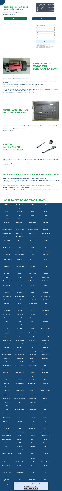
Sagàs (19, 208)
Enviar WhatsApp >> (14, 18)
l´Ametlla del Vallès (20, 461)
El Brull (32, 453)
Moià (32, 218)
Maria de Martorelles (19, 379)
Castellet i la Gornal (19, 394)
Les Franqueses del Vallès (32, 281)
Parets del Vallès (19, 204)
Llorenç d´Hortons (32, 361)
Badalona (45, 259)
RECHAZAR (27, 488)
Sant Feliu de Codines (19, 229)
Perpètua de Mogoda (45, 468)
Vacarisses (45, 273)
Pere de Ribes (32, 354)
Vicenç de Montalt (32, 236)
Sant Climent (45, 376)
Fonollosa (32, 446)
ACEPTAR (34, 488)
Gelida (32, 254)
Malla (45, 465)
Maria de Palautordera (45, 413)
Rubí (7, 328)
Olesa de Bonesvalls (19, 472)
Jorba (6, 424)
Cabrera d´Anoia (32, 226)
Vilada (6, 376)
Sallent (6, 336)
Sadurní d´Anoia (32, 233)
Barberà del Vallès (19, 317)
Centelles (33, 435)
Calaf (45, 211)
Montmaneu (19, 424)
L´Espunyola (6, 461)
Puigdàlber (32, 215)
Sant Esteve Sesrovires (33, 229)
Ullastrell (45, 379)
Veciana (19, 270)
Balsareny (32, 317)
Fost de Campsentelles (20, 368)
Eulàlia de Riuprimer (32, 251)
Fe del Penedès (6, 251)
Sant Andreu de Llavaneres (6, 332)
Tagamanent (45, 417)
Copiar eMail (44, 18)
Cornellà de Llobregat (19, 254)
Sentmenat (19, 421)
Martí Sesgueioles (6, 358)
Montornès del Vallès (6, 465)
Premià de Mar (6, 398)
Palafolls (19, 479)
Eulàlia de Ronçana (19, 251)
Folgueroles (45, 446)
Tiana (19, 247)
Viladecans (32, 259)
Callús (45, 303)
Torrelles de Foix (32, 409)
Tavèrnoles (19, 292)
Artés (45, 386)
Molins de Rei (6, 402)
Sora (7, 208)
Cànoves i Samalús (32, 299)
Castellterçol (19, 439)
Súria (6, 277)
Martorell (32, 347)
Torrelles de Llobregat (19, 409)
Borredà (45, 226)
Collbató (6, 432)
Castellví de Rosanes (45, 435)
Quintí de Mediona (20, 372)
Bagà (6, 321)
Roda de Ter (19, 328)
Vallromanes (32, 270)
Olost (45, 405)
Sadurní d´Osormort (6, 365)
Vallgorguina (6, 273)
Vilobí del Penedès (7, 285)
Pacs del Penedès (32, 479)
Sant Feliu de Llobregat (7, 229)
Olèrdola (32, 472)
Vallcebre (20, 273)
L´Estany (45, 457)
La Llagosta (45, 365)
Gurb (7, 442)
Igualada (45, 428)
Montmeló (19, 465)
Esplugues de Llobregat (7, 453)
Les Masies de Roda (19, 280)
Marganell (45, 347)
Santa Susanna (32, 468)
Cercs (19, 435)
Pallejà (19, 218)
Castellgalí (32, 390)
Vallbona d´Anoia (32, 273)
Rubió (32, 310)
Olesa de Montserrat (6, 472)
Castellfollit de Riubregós (7, 394)
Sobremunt (45, 383)
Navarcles (45, 321)
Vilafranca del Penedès (7, 259)
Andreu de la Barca (19, 332)
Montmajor (32, 424)
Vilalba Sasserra (19, 351)
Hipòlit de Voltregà (32, 351)
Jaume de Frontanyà (45, 307)
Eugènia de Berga (45, 251)
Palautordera (45, 229)
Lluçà (32, 208)
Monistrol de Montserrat (19, 398)
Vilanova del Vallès (20, 340)
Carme (45, 266)
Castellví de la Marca (6, 439)
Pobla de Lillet (33, 402)
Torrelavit (45, 409)
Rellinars (45, 479)
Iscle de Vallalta (6, 310)
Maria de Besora (6, 421)
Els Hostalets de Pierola (45, 432)
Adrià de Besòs (45, 332)
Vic (19, 376)
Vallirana (45, 270)
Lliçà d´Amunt (33, 285)
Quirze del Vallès (45, 368)
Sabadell (45, 240)
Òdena (45, 472)
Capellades (6, 317)
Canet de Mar (7, 303)
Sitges (6, 386)
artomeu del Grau (32, 240)
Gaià (33, 421)
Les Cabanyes (45, 280)
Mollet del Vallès (45, 398)
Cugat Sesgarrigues (6, 233)
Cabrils (19, 321)
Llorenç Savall (20, 361)
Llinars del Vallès (45, 277)
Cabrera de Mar (45, 254)
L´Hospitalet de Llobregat (32, 458)
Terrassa (32, 247)
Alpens (32, 262)
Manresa (32, 321)
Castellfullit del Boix (45, 390)
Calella (19, 307)
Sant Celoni (6, 379)
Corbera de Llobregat (6, 243)
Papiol (45, 215)
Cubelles (19, 289)
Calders (32, 211)
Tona (32, 296)
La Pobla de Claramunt (20, 365)
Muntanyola (19, 324)
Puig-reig (45, 394)
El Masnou (32, 432)
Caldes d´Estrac (19, 211)
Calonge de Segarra (32, 303)
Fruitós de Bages (6, 368)
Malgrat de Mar (6, 468)
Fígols (32, 449)
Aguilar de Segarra (20, 266)
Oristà (6, 405)
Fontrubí (45, 421)
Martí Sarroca (20, 358)
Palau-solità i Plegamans (6, 480)
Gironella (20, 453)
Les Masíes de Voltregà (7, 280)
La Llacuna (45, 453)
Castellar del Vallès (7, 343)
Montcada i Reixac (33, 428)
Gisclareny (19, 446)
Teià (45, 247)
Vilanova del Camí (32, 340)
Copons (19, 243)
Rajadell (6, 484)
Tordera (32, 289)
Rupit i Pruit (19, 310)
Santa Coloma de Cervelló (32, 413)
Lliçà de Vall (19, 285)
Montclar (19, 428)
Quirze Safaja (32, 368)
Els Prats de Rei (6, 247)
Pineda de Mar (6, 262)
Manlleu (32, 465)
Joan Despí (6, 299)
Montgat (45, 424)
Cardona (32, 476)
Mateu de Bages (45, 354)
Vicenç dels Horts (6, 236)
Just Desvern (45, 361)
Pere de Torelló (6, 314)
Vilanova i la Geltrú (7, 340)
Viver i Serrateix (32, 417)
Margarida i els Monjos (19, 383)
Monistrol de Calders (32, 398)
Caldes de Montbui (45, 351)
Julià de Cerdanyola (45, 296)
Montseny (32, 324)
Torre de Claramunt (6, 413)
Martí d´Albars (7, 361)
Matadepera (45, 343)
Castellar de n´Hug (33, 343)
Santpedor (19, 468)
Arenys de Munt (19, 222)
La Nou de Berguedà (32, 365)
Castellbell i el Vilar (45, 340)
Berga (6, 226)
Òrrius (45, 439)
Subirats (19, 277)
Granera (6, 446)
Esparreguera (45, 243)
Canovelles (45, 299)
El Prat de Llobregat (6, 435)
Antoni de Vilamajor (45, 328)
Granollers (45, 442)
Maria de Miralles (6, 417)
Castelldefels (6, 476)
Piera (6, 215)
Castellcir (20, 476)
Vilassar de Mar (45, 324)
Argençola (6, 390)
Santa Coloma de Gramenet (6, 255)
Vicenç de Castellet (6, 296)
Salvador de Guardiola (19, 296)
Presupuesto (6, 204)
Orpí (45, 402)
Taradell (32, 292)
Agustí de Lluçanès (32, 332)
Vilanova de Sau (6, 351)
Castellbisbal (19, 262)
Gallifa (45, 204)
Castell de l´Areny (32, 394)
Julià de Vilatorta (19, 314)
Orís (20, 405)
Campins (19, 303)
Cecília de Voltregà (45, 233)
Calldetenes (6, 307)
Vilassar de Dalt (45, 336)
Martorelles (19, 347)
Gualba (32, 442)
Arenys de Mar (32, 222)
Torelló (19, 413)
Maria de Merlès (19, 417)
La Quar (32, 376)
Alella (45, 262)
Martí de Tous (33, 358)
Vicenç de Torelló (19, 236)
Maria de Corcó (32, 379)
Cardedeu (32, 314)
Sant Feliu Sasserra (6, 354)
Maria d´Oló (6, 383)
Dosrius (6, 289)
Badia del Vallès (32, 336)
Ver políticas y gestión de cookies (31, 486)
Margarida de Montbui (32, 383)
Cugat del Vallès (19, 233)
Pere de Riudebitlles (19, 354)
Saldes (32, 277)
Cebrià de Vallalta (45, 236)
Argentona (6, 222)
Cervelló (32, 461)
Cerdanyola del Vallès (45, 461)
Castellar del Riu (19, 343)
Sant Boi (19, 240)
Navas (45, 476)
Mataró (19, 336)
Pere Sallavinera (45, 372)
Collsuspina (32, 243)
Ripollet (32, 328)
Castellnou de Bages (19, 390)
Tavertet (6, 292)
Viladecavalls (19, 259)
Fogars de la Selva (20, 449)
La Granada (6, 457)
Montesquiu (6, 428)
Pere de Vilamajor (45, 310)
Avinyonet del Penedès (45, 208)
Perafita (19, 215)
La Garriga (19, 457)
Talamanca (45, 292)
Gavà (6, 270)
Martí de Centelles (45, 358)
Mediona (45, 218)
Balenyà (45, 317)
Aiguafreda (6, 266)
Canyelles (19, 299)
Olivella (6, 409)
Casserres (32, 266)
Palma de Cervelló (7, 218)
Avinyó (6, 211)
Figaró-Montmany (45, 449)
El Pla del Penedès (20, 432)
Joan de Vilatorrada (32, 307)
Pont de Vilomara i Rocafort (7, 488)
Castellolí (32, 439)
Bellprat (19, 226)
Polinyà (19, 402)
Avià (32, 386)
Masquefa (6, 347)
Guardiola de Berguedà (20, 442)
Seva (20, 386)
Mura (6, 324)
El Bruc (45, 285)
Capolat (45, 314)
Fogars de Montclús (6, 449)
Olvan (32, 405)
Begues (32, 204)
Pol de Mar (32, 372)
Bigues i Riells (45, 222)
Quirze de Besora (6, 372)
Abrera (45, 289)
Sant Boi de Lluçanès (6, 240)
